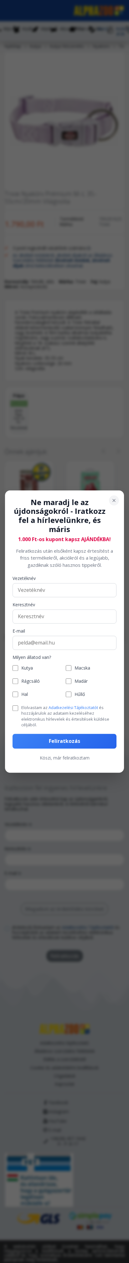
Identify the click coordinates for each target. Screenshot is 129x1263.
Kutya (27, 668)
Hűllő (80, 694)
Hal (24, 694)
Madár (81, 681)
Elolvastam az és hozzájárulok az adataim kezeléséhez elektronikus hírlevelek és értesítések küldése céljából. (65, 716)
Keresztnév (24, 605)
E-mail (19, 631)
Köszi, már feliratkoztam (65, 758)
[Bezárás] (114, 500)
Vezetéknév (24, 579)
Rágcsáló (30, 681)
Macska (82, 668)
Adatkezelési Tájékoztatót (73, 707)
